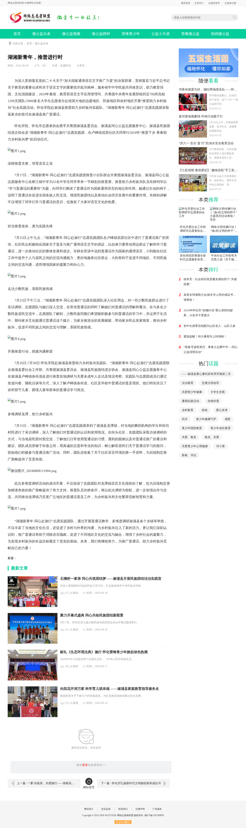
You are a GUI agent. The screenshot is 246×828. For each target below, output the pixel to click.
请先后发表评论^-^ (91, 765)
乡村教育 (187, 410)
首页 (17, 34)
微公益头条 (41, 34)
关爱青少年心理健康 (195, 446)
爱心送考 (222, 410)
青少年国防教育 (192, 428)
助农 (205, 410)
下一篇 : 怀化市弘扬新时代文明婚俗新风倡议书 (131, 783)
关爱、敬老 (189, 437)
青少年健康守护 (206, 419)
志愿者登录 (214, 3)
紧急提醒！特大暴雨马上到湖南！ (205, 336)
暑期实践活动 (190, 401)
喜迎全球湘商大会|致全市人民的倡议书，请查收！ (210, 297)
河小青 (220, 446)
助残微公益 (220, 34)
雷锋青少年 (131, 34)
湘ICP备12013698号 (154, 815)
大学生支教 (217, 392)
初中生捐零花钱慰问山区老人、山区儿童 (209, 325)
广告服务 (157, 809)
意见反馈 (106, 809)
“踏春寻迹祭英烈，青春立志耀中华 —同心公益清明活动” (211, 349)
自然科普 (213, 401)
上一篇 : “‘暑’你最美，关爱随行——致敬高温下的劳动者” (46, 783)
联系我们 (123, 809)
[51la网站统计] (123, 822)
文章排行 (199, 3)
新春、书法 (189, 455)
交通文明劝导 (210, 383)
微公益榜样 (101, 34)
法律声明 (140, 809)
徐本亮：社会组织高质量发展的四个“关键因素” (210, 282)
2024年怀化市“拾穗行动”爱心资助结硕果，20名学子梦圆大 (208, 313)
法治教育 (187, 383)
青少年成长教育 (220, 428)
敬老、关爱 (212, 437)
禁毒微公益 (190, 34)
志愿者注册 (230, 3)
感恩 (227, 419)
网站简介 (88, 809)
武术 (185, 419)
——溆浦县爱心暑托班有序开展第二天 (206, 373)
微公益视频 (71, 34)
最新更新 (185, 3)
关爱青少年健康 (192, 392)
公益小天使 (160, 34)
